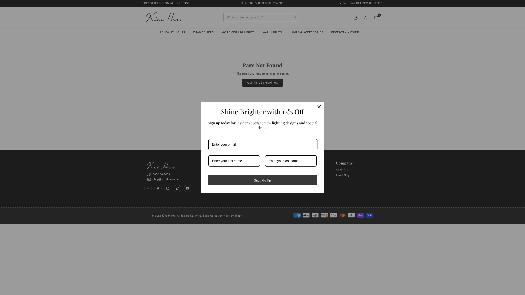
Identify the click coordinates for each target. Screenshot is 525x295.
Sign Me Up (262, 180)
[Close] (319, 107)
